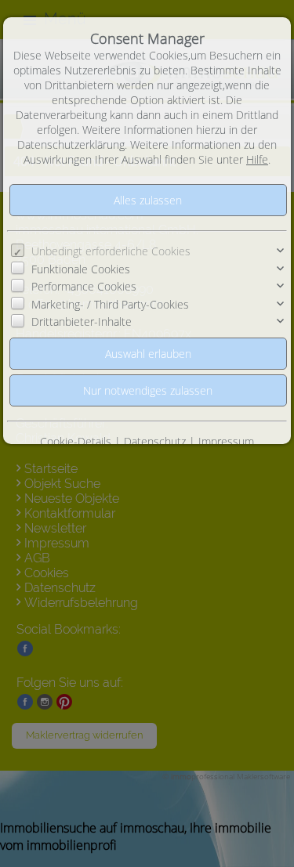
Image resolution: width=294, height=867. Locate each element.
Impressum (226, 441)
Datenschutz (155, 441)
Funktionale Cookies (80, 269)
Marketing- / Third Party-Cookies (110, 304)
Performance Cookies (83, 286)
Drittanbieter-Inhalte (81, 321)
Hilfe (257, 159)
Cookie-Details (75, 441)
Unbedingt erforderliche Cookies (111, 251)
